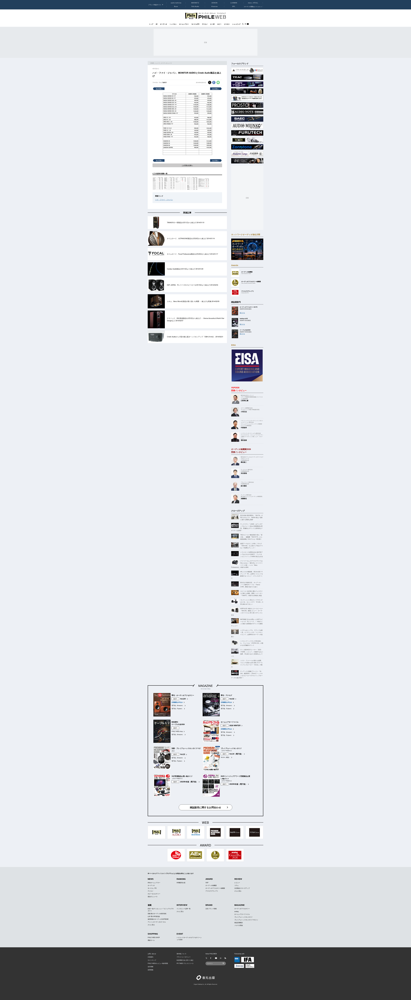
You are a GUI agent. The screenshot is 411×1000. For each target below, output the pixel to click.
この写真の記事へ (187, 165)
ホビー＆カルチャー (154, 894)
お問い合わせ (152, 954)
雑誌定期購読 (238, 922)
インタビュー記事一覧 (184, 909)
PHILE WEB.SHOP (154, 937)
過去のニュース (152, 896)
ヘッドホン (173, 24)
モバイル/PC (195, 24)
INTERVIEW (182, 905)
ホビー (219, 24)
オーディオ (163, 24)
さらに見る (237, 891)
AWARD (209, 879)
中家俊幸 (244, 427)
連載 (150, 905)
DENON (214, 3)
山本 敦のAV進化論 (154, 916)
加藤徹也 (244, 498)
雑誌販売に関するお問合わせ (205, 807)
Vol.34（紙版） (225, 757)
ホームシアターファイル (242, 914)
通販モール (151, 940)
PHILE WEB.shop (177, 731)
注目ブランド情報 (211, 909)
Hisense (214, 6)
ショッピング (236, 24)
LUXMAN (233, 3)
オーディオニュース (166, 63)
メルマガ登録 (238, 925)
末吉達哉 (244, 473)
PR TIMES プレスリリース (185, 963)
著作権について (181, 954)
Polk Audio (195, 6)
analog (236, 911)
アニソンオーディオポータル (157, 922)
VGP (207, 883)
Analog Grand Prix (245, 292)
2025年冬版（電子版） (189, 781)
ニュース (157, 63)
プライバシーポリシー (184, 957)
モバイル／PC (152, 888)
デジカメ (205, 24)
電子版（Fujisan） (177, 708)
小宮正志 (244, 411)
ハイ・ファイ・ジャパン (164, 199)
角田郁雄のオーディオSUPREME (158, 919)
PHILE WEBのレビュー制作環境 (158, 963)
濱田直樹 (244, 440)
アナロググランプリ (212, 891)
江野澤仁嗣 (244, 400)
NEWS (150, 879)
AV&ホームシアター (154, 883)
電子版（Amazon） (178, 705)
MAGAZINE (205, 686)
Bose (176, 6)
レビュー (237, 883)
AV (157, 24)
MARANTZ (195, 3)
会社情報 (150, 967)
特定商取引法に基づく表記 (185, 960)
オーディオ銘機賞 (211, 885)
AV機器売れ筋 (181, 883)
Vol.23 (182, 754)
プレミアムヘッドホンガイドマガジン (246, 920)
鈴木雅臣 (244, 486)
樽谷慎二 (244, 462)
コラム (236, 885)
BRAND (209, 905)
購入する (242, 313)
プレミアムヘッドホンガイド (243, 917)
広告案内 (150, 957)
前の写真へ (159, 89)
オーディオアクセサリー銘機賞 (215, 888)
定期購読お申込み (177, 702)
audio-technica (176, 3)
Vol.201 (183, 699)
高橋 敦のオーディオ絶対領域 (157, 913)
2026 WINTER (234, 725)
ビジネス (227, 24)
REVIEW (238, 879)
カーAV (212, 24)
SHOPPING (153, 933)
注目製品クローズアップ (242, 888)
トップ (151, 24)
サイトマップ (152, 960)
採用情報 (150, 970)
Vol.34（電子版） (236, 754)
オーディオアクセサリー (242, 909)
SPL (233, 6)
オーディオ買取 (253, 6)
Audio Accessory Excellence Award (248, 283)
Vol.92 (231, 699)
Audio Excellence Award (246, 273)
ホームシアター (184, 24)
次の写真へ (215, 89)
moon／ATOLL (253, 3)
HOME (152, 63)
